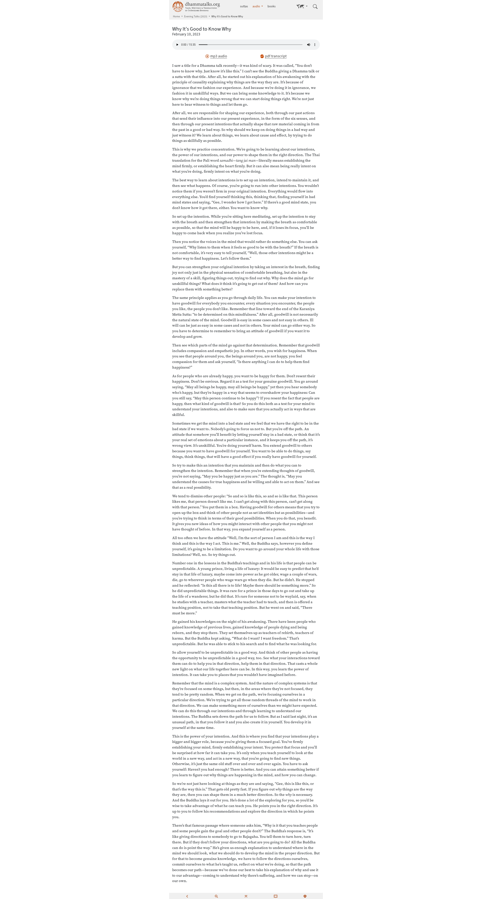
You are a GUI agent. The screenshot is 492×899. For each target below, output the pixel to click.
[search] (216, 895)
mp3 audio (218, 56)
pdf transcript (276, 56)
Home (176, 16)
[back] (187, 895)
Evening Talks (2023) (195, 16)
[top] (246, 895)
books (272, 6)
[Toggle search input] (315, 6)
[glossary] (275, 895)
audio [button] (257, 6)
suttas (244, 6)
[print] (305, 895)
